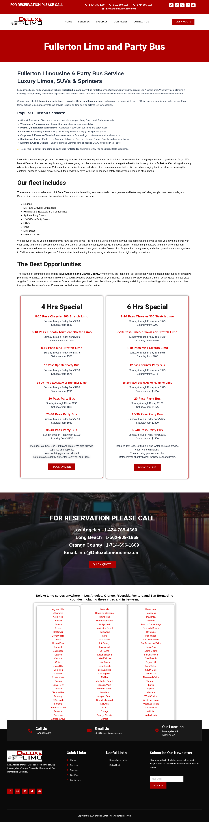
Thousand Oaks (151, 677)
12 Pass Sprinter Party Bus (61, 365)
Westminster (150, 707)
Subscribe (158, 785)
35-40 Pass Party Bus (61, 430)
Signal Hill (151, 662)
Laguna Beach (104, 654)
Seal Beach (151, 658)
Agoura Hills (58, 609)
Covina (58, 681)
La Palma (104, 651)
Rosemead (150, 635)
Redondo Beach (151, 628)
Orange (104, 711)
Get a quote (183, 22)
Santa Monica (151, 654)
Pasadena (151, 613)
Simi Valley (150, 666)
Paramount (150, 609)
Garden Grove (58, 719)
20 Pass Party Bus (62, 398)
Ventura (151, 692)
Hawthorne (104, 616)
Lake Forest (104, 662)
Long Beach (104, 666)
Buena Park (58, 643)
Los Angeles (104, 673)
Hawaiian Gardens (104, 613)
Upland (150, 688)
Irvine (104, 635)
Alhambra (58, 613)
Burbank (58, 647)
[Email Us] (89, 731)
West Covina (150, 696)
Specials (102, 21)
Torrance (150, 681)
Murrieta (104, 692)
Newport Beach (104, 696)
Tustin (151, 685)
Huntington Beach (104, 628)
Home (68, 21)
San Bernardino (151, 639)
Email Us (102, 729)
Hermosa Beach (104, 620)
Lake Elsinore (104, 658)
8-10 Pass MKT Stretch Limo (61, 348)
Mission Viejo (104, 685)
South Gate (151, 669)
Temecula (151, 673)
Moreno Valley (104, 688)
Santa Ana (151, 647)
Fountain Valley (58, 707)
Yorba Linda (151, 715)
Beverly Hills (58, 635)
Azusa (58, 628)
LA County (104, 643)
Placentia (150, 616)
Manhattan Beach (104, 681)
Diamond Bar (58, 692)
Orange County (104, 715)
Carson (58, 654)
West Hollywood (151, 700)
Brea (58, 639)
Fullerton (58, 711)
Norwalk (104, 703)
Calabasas (58, 651)
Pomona (151, 620)
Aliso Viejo (58, 616)
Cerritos (58, 658)
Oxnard (104, 719)
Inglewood (104, 632)
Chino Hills (58, 666)
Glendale (104, 609)
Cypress (58, 688)
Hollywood (104, 624)
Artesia (58, 624)
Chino (58, 662)
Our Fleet (120, 21)
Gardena (58, 715)
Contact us (141, 21)
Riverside (151, 632)
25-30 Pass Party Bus (61, 414)
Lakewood (104, 647)
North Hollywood (104, 700)
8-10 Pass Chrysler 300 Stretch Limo (61, 316)
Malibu (104, 677)
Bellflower (58, 632)
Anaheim (58, 620)
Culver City (58, 685)
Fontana (58, 703)
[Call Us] (30, 731)
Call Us (41, 729)
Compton (58, 669)
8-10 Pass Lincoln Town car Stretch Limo (62, 332)
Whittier (151, 711)
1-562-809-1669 (122, 537)
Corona (58, 673)
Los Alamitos (104, 669)
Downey (58, 696)
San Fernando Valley (150, 643)
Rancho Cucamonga (150, 624)
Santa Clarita (150, 651)
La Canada (104, 639)
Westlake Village (151, 703)
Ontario (104, 707)
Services (84, 21)
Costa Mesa (58, 677)
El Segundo (58, 700)
